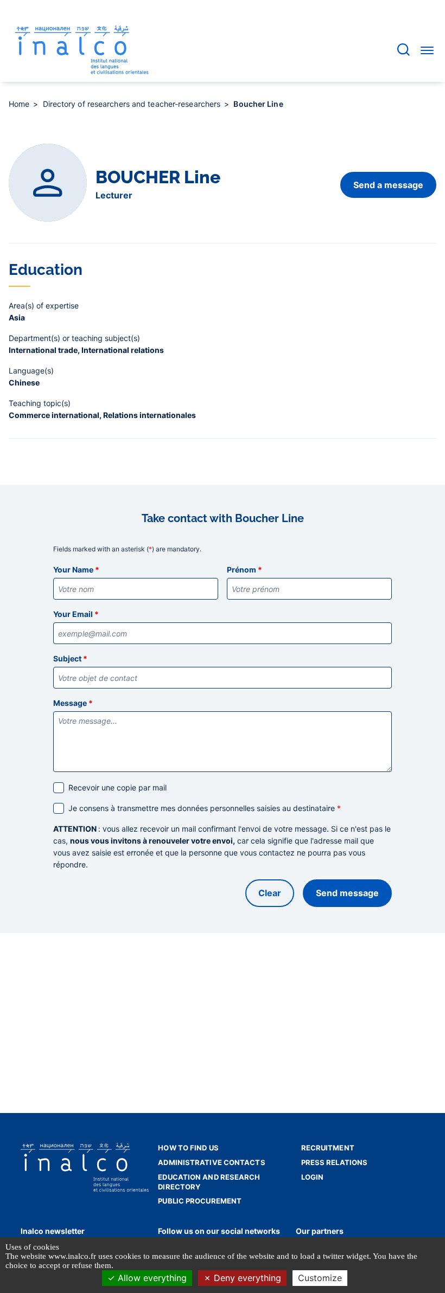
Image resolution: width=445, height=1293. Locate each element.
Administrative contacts (211, 1162)
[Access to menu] (427, 50)
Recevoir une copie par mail (117, 787)
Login (312, 1177)
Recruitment (327, 1147)
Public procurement (199, 1200)
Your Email (76, 614)
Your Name (76, 569)
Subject (70, 658)
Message (73, 702)
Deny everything (246, 1277)
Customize (320, 1277)
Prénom (244, 569)
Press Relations (334, 1162)
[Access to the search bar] (403, 49)
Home (20, 103)
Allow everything (151, 1277)
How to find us (188, 1147)
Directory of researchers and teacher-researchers (133, 103)
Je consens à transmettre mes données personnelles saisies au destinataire (204, 808)
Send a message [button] (388, 184)
